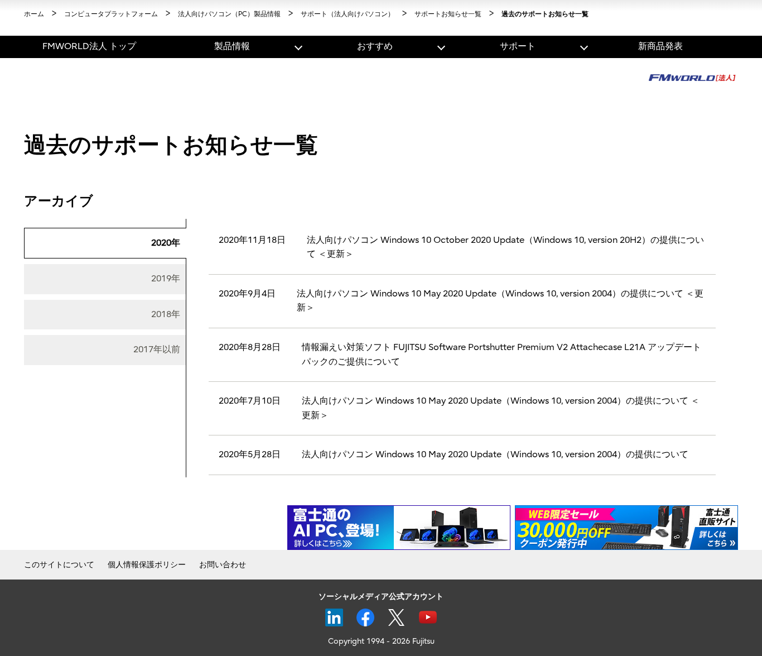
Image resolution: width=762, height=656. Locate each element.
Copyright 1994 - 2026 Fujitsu (381, 641)
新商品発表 (660, 46)
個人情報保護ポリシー (147, 564)
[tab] (105, 243)
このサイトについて (59, 564)
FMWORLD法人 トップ (89, 46)
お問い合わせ (222, 564)
